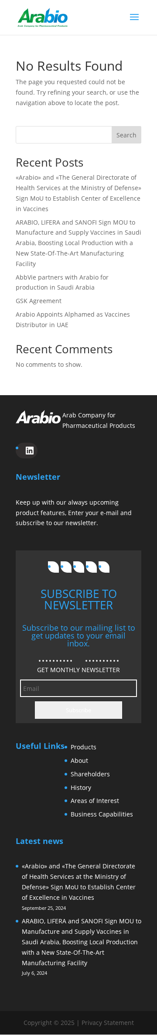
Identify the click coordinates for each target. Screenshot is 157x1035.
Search (126, 135)
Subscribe (78, 710)
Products (83, 747)
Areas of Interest (95, 800)
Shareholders (90, 774)
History (81, 787)
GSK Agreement (38, 301)
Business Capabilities (102, 814)
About (79, 760)
